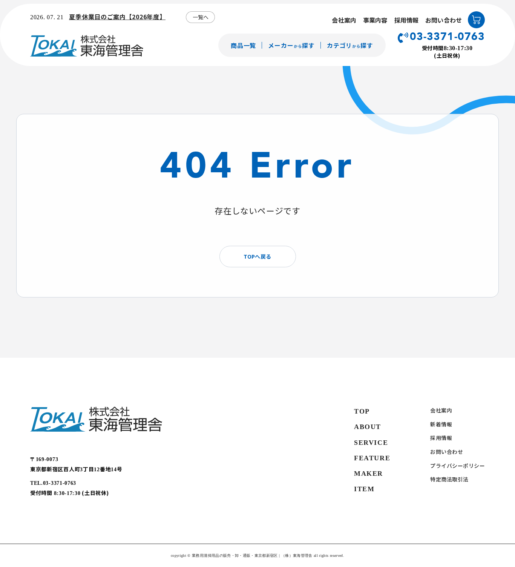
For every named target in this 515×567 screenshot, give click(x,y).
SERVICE (371, 442)
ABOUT (367, 427)
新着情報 (441, 424)
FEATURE (372, 458)
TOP (362, 411)
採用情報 (406, 20)
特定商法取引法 (449, 479)
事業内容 (375, 20)
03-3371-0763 (447, 37)
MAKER (368, 473)
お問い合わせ (443, 20)
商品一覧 (243, 45)
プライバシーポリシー (457, 465)
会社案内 (344, 20)
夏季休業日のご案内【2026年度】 (117, 17)
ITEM (364, 489)
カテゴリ (350, 45)
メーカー (291, 45)
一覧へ (200, 17)
